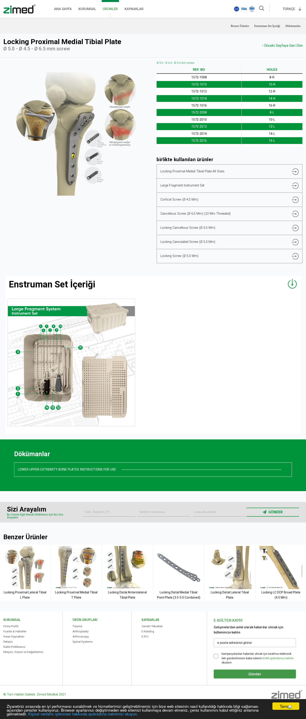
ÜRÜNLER (110, 9)
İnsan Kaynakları (13, 636)
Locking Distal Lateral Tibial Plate (230, 595)
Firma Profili (10, 626)
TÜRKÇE (288, 9)
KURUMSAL (87, 9)
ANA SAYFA (63, 9)
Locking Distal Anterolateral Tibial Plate (127, 595)
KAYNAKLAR (134, 9)
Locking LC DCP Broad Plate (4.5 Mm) (280, 595)
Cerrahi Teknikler (152, 626)
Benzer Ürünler (240, 26)
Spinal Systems (83, 641)
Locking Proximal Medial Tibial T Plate (76, 595)
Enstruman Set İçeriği (267, 26)
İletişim (8, 641)
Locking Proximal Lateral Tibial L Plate (25, 595)
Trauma (77, 626)
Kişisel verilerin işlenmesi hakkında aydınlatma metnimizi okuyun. (83, 714)
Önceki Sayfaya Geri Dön (283, 45)
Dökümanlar (292, 26)
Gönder (275, 512)
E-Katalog (148, 631)
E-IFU (145, 636)
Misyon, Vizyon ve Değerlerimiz (23, 652)
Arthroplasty (80, 631)
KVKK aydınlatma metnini (278, 658)
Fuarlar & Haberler (14, 631)
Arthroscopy (81, 636)
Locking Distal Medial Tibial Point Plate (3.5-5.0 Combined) (178, 595)
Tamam (286, 706)
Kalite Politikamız (14, 646)
